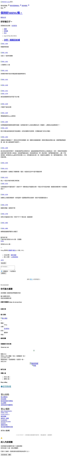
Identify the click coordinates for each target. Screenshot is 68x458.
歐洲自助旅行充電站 (7, 401)
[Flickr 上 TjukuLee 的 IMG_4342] (4, 70)
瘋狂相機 (3, 416)
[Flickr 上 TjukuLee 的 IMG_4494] (4, 137)
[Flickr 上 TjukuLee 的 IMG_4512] (4, 168)
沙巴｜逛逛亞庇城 (12, 40)
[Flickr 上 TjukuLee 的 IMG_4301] (4, 52)
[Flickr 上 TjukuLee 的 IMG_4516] (4, 183)
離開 (9, 454)
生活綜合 (14, 25)
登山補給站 (4, 397)
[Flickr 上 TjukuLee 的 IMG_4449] (4, 113)
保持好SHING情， (11, 12)
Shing (2, 241)
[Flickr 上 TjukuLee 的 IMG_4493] (4, 128)
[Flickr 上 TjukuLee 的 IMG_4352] (4, 90)
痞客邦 (10, 250)
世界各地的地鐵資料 (7, 405)
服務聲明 (50, 435)
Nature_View (4, 412)
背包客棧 (3, 399)
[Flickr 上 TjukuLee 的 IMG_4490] (4, 122)
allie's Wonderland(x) (6, 411)
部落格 (6, 31)
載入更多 (3, 263)
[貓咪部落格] (34, 363)
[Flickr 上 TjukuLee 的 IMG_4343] (4, 79)
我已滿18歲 (4, 454)
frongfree (3, 423)
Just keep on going (6, 421)
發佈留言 (3, 273)
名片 (5, 33)
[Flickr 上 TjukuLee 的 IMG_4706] (4, 205)
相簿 (5, 29)
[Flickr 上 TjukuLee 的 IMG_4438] (4, 104)
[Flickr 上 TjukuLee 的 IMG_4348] (4, 85)
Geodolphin (4, 420)
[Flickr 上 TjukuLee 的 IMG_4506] (4, 163)
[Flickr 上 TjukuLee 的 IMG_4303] (4, 61)
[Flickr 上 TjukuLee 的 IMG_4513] (4, 177)
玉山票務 (3, 403)
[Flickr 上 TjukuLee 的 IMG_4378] (4, 93)
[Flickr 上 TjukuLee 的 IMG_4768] (4, 213)
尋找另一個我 (5, 418)
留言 (14, 250)
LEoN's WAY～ (5, 414)
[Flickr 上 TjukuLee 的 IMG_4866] (4, 222)
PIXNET (21, 435)
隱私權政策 (43, 435)
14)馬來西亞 (14, 257)
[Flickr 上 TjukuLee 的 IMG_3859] (4, 43)
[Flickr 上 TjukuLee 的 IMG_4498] (4, 148)
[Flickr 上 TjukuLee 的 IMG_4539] (4, 194)
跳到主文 (3, 17)
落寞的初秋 (4, 425)
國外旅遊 (13, 255)
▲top (2, 260)
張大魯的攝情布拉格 (7, 427)
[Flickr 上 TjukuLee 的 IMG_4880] (4, 228)
